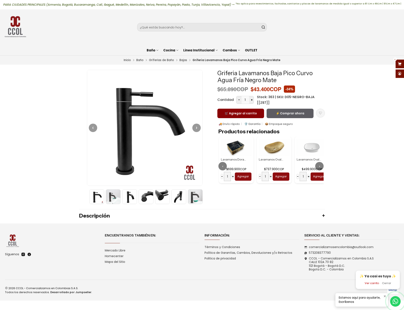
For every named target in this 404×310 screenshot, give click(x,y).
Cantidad (225, 99)
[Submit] (263, 27)
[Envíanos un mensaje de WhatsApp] (395, 301)
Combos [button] (230, 50)
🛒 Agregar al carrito (241, 113)
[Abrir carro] (400, 64)
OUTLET (251, 50)
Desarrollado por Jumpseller (71, 292)
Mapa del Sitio (115, 262)
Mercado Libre (115, 250)
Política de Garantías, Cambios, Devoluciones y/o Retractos (248, 253)
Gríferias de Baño (161, 60)
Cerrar (386, 283)
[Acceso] (400, 73)
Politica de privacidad (220, 258)
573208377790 (320, 253)
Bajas (183, 60)
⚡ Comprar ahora (290, 113)
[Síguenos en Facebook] (29, 254)
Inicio (127, 60)
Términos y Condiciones (222, 247)
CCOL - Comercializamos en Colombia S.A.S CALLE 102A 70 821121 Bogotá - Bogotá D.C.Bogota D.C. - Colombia (341, 264)
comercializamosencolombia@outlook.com (341, 247)
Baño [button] (151, 50)
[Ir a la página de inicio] (15, 27)
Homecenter (114, 256)
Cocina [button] (169, 50)
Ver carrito (372, 283)
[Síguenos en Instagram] (23, 254)
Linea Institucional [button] (199, 50)
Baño (140, 60)
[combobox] (202, 27)
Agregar (243, 176)
